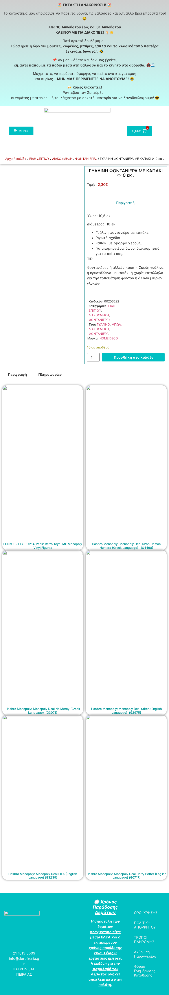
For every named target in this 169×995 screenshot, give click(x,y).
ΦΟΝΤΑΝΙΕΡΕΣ (86, 158)
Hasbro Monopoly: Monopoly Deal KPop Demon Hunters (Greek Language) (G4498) (126, 545)
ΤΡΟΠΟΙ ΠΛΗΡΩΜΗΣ (144, 939)
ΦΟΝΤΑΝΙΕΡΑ (98, 333)
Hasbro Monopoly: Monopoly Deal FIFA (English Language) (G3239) (42, 875)
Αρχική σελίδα (15, 158)
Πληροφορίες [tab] (50, 374)
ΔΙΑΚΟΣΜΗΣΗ (62, 158)
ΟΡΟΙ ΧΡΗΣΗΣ (146, 912)
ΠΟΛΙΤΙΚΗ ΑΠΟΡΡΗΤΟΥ (145, 925)
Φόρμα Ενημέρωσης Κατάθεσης (144, 970)
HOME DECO (108, 338)
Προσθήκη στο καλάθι (133, 357)
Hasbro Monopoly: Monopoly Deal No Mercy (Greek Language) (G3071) (43, 710)
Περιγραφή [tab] (17, 374)
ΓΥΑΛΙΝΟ (103, 324)
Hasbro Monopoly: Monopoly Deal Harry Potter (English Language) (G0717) (126, 875)
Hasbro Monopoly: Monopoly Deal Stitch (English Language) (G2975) (126, 710)
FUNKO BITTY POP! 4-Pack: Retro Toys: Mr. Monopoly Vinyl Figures (42, 545)
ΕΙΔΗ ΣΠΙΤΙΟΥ (39, 158)
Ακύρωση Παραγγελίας (145, 954)
